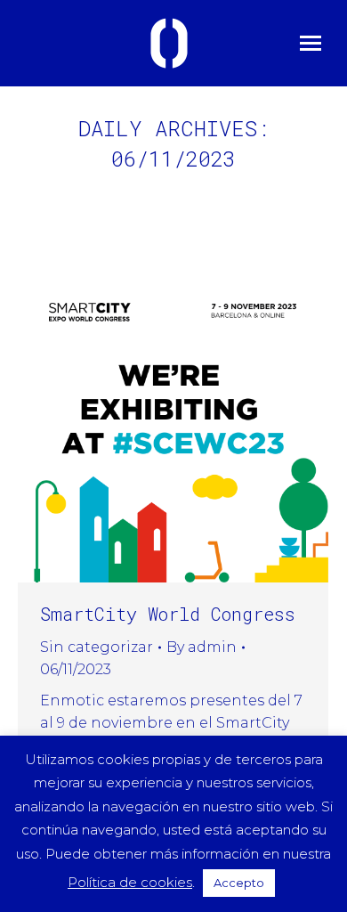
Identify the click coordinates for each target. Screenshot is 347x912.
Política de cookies (130, 882)
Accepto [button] (239, 882)
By (201, 647)
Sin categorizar (96, 647)
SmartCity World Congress (167, 613)
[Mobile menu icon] (310, 43)
